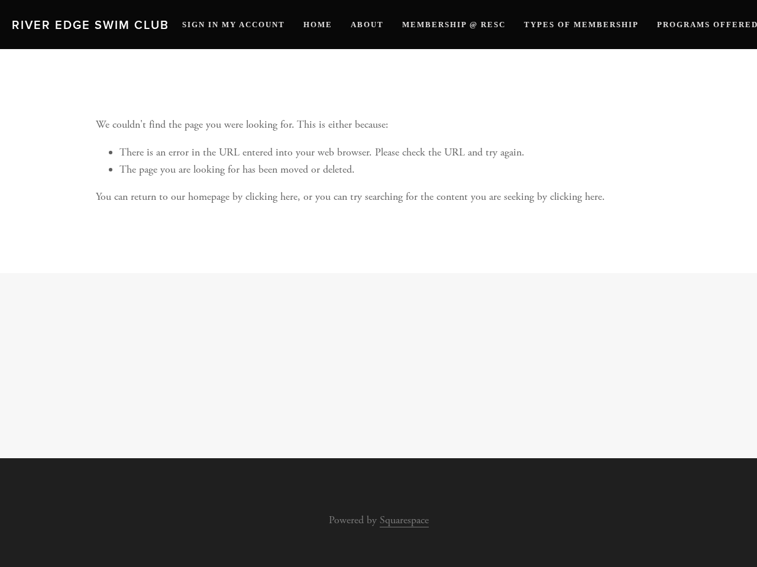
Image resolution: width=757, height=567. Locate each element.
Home (317, 24)
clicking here (271, 196)
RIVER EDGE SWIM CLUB (90, 24)
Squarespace (404, 520)
